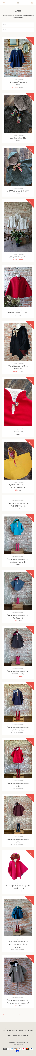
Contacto (30, 1028)
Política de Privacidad (18, 1028)
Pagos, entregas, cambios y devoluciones (20, 1030)
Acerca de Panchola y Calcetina (18, 1035)
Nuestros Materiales (18, 1033)
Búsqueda (6, 1028)
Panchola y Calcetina (23, 1042)
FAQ (4, 1030)
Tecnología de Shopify (18, 1044)
